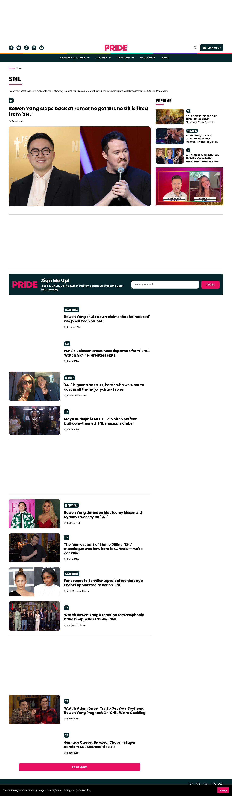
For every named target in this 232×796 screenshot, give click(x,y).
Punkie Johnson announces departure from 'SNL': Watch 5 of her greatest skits (106, 353)
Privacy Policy (62, 790)
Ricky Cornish (73, 523)
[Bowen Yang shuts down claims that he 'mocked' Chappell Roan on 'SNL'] (34, 318)
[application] (189, 186)
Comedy (69, 378)
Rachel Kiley (18, 121)
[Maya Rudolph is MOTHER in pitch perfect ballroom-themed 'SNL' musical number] (34, 420)
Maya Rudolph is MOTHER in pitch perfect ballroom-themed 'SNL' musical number (100, 421)
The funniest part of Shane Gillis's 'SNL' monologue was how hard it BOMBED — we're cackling (103, 549)
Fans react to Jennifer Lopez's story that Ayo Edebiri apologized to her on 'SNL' (103, 583)
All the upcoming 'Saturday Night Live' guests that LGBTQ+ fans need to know (202, 158)
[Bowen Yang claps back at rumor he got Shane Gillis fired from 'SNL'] (80, 166)
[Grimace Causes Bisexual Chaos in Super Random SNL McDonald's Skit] (34, 743)
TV (11, 100)
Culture (101, 57)
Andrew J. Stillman (76, 625)
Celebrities (192, 130)
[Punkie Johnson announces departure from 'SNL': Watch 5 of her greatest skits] (34, 352)
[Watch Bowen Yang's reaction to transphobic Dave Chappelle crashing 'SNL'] (34, 616)
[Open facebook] (11, 47)
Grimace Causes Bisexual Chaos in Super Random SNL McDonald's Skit (100, 744)
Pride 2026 (147, 57)
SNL (67, 344)
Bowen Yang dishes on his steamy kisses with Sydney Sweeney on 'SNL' (103, 514)
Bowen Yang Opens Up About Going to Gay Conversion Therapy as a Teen (201, 140)
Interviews (71, 505)
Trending (123, 57)
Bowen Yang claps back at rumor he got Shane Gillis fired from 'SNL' (78, 111)
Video (165, 57)
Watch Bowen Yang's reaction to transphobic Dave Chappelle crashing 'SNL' (104, 617)
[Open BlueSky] (18, 47)
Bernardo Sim (73, 327)
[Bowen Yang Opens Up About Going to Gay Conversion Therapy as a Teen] (170, 136)
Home (12, 68)
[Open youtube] (41, 47)
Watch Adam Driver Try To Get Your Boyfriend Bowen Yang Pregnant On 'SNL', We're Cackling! (105, 710)
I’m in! (210, 284)
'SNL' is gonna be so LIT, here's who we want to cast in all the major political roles (104, 387)
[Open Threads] (26, 47)
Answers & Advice (72, 57)
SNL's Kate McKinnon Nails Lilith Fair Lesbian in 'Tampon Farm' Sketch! (201, 119)
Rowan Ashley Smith (77, 395)
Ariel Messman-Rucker (78, 591)
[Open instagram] (33, 47)
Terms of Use (83, 790)
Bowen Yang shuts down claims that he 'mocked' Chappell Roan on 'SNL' (107, 319)
